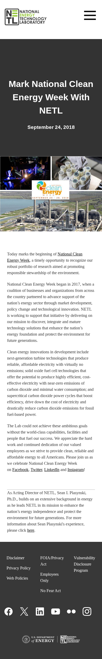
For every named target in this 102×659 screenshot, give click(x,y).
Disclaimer (15, 558)
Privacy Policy (19, 568)
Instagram (75, 469)
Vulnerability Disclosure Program (84, 564)
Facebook (20, 469)
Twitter (36, 469)
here (30, 530)
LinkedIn (51, 469)
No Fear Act (50, 590)
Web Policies (17, 578)
